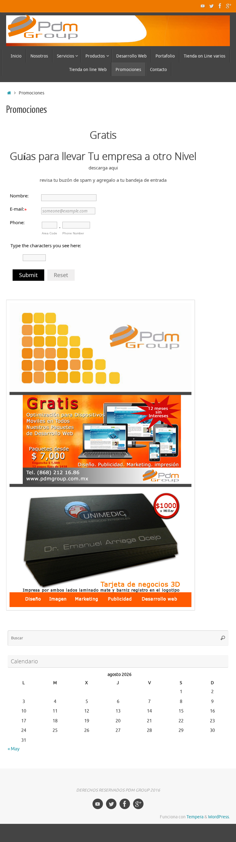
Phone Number (73, 233)
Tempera (195, 817)
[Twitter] (211, 6)
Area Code (49, 233)
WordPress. (219, 817)
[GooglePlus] (228, 6)
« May (13, 749)
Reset (61, 275)
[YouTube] (203, 6)
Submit (28, 275)
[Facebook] (220, 6)
